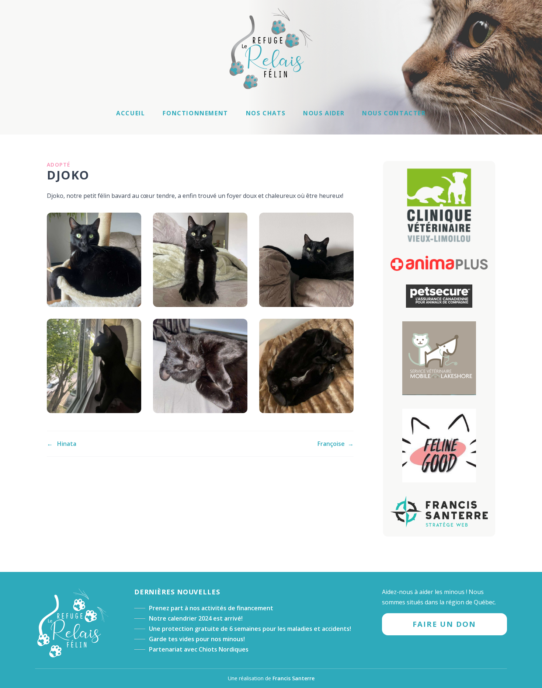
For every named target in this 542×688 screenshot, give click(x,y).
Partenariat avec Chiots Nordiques (199, 649)
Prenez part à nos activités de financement (211, 608)
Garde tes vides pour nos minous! (197, 639)
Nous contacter (393, 113)
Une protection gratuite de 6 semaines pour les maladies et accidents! (250, 629)
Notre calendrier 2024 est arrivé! (196, 618)
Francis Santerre (293, 678)
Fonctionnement (195, 113)
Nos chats (265, 113)
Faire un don (444, 624)
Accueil (130, 113)
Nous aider (323, 113)
